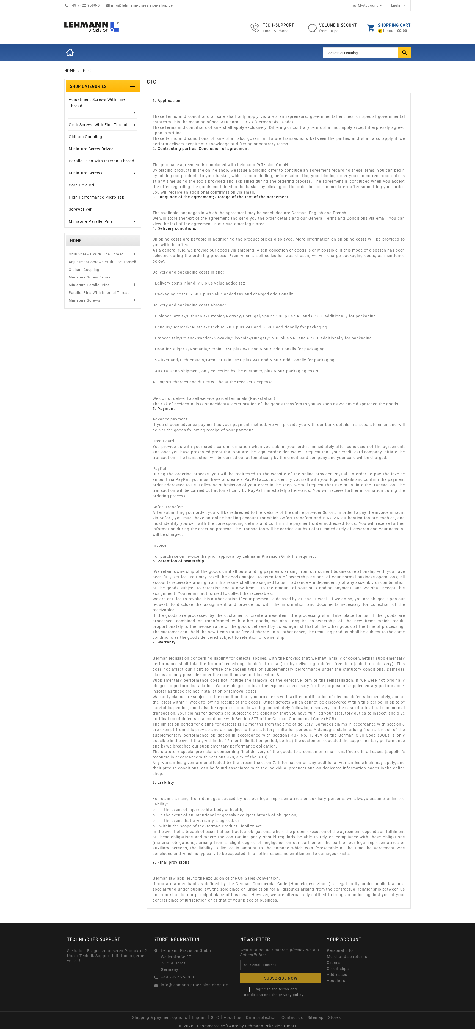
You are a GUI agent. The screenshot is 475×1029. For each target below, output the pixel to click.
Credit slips (338, 968)
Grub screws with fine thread (96, 254)
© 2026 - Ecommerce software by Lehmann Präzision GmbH (237, 1026)
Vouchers (336, 980)
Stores (334, 1017)
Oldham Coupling (84, 269)
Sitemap (316, 1017)
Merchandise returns (347, 956)
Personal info (340, 950)
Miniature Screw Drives (90, 277)
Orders (333, 962)
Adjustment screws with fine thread (102, 262)
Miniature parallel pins (89, 285)
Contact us (292, 1017)
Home (69, 52)
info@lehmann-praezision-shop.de (194, 985)
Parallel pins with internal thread (99, 293)
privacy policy (291, 995)
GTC (215, 1017)
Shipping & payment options (159, 1017)
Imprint (199, 1017)
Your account (344, 939)
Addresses (337, 974)
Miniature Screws (84, 300)
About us (232, 1017)
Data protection (261, 1017)
